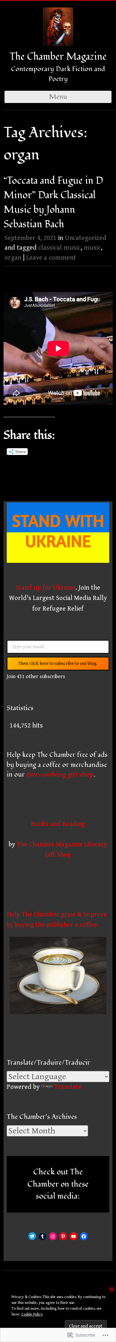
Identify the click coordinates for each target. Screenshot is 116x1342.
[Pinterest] (63, 1236)
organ (13, 258)
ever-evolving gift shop (60, 774)
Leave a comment (51, 258)
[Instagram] (53, 1236)
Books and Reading (58, 824)
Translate (68, 1087)
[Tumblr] (42, 1236)
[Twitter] (32, 1236)
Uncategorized (85, 238)
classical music (59, 248)
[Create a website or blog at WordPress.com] (111, 1289)
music (92, 248)
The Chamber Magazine (58, 56)
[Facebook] (84, 1236)
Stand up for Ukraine (45, 588)
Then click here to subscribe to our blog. (57, 663)
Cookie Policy (32, 1314)
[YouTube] (73, 1236)
